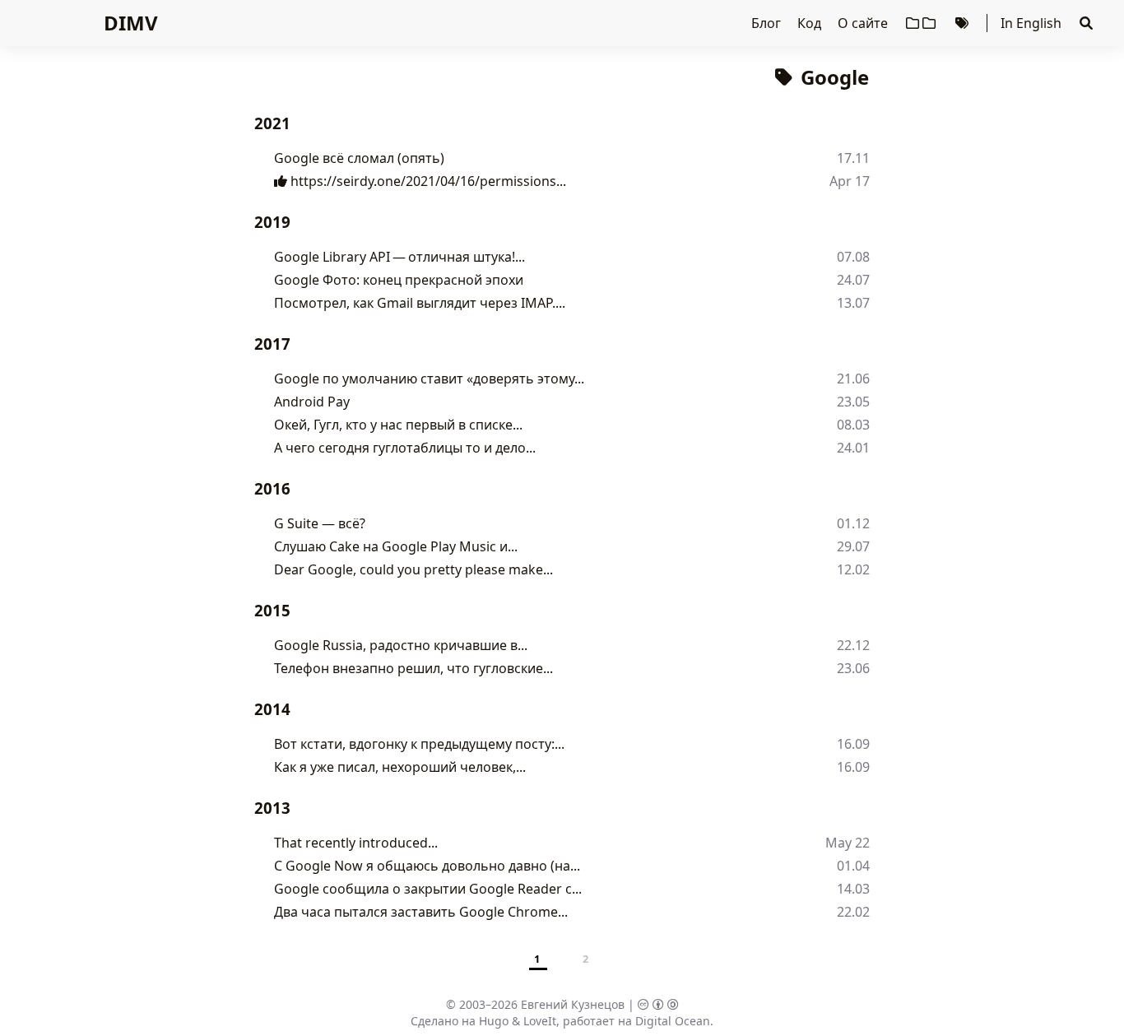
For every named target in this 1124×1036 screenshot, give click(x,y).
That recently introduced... (356, 843)
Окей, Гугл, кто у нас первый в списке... (398, 425)
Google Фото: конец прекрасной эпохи (398, 280)
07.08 (853, 257)
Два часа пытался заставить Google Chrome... (421, 912)
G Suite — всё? (319, 523)
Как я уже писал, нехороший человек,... (400, 767)
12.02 (853, 569)
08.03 (853, 425)
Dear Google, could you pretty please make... (413, 569)
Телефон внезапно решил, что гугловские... (413, 668)
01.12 (853, 523)
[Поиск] (1086, 23)
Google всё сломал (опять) (359, 158)
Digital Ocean (672, 1021)
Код (810, 23)
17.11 (853, 158)
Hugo (494, 1021)
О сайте (864, 23)
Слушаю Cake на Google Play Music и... (396, 546)
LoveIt (539, 1021)
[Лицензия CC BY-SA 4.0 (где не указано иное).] (658, 1004)
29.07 (853, 546)
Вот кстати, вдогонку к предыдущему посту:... (419, 744)
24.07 (853, 280)
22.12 (853, 645)
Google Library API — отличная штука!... (399, 257)
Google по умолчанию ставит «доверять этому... (429, 378)
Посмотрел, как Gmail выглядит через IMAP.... (419, 303)
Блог (767, 23)
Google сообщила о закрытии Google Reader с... (428, 889)
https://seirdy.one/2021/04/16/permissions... (426, 181)
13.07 (853, 303)
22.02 (853, 912)
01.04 (853, 866)
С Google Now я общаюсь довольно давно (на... (427, 866)
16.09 (853, 744)
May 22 (847, 843)
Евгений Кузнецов (573, 1004)
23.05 (853, 402)
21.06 (853, 378)
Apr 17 (849, 181)
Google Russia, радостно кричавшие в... (400, 645)
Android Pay (312, 402)
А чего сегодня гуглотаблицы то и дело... (405, 448)
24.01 (853, 448)
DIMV (131, 22)
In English (1031, 23)
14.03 (853, 889)
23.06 (853, 668)
